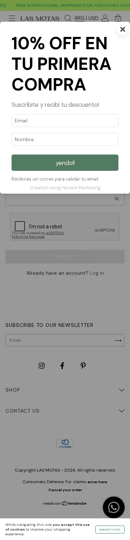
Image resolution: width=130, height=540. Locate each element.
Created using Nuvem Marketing (65, 188)
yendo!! (65, 163)
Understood (110, 529)
